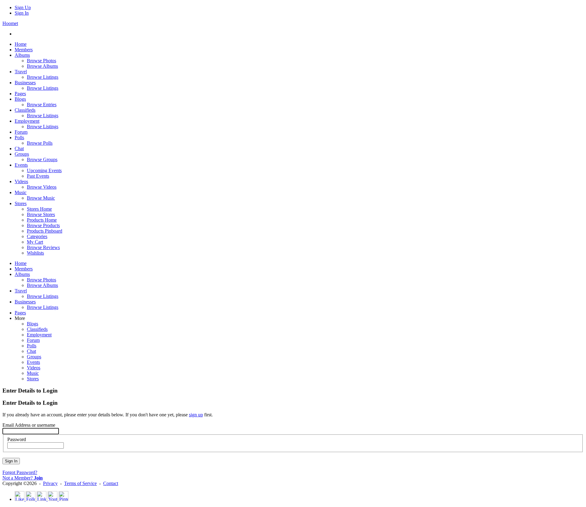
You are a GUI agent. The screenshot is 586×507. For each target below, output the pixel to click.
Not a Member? (22, 477)
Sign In (22, 13)
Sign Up (23, 7)
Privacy (50, 483)
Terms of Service (80, 483)
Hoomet (10, 23)
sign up (196, 414)
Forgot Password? (19, 472)
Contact (110, 483)
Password (16, 439)
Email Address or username (28, 425)
